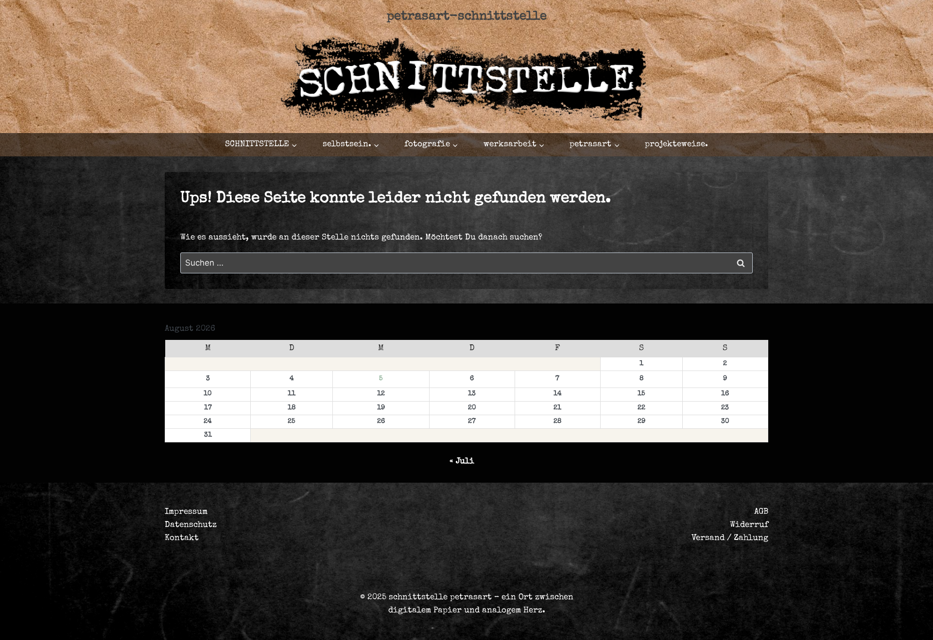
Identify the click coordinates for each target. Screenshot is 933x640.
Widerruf (749, 525)
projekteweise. (676, 144)
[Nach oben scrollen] (862, 624)
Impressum (186, 512)
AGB (761, 512)
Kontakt (182, 538)
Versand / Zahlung (729, 538)
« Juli (461, 461)
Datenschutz (191, 525)
